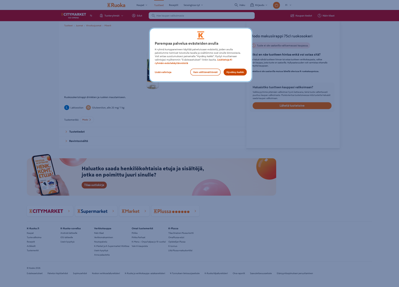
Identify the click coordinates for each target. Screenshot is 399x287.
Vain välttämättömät (205, 72)
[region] (200, 55)
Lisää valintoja (163, 72)
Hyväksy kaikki (235, 72)
